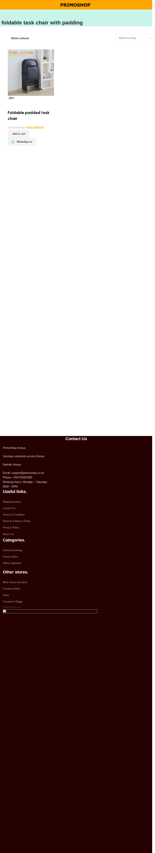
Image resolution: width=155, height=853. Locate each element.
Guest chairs (10, 556)
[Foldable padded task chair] (31, 72)
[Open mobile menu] (4, 5)
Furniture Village (12, 601)
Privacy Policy (11, 527)
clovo (6, 595)
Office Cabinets (12, 563)
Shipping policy (12, 501)
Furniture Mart (11, 588)
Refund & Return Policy (17, 521)
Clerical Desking (12, 550)
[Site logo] (76, 4)
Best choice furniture (15, 582)
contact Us (9, 508)
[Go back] (6, 14)
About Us (8, 534)
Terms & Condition (14, 514)
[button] (18, 134)
